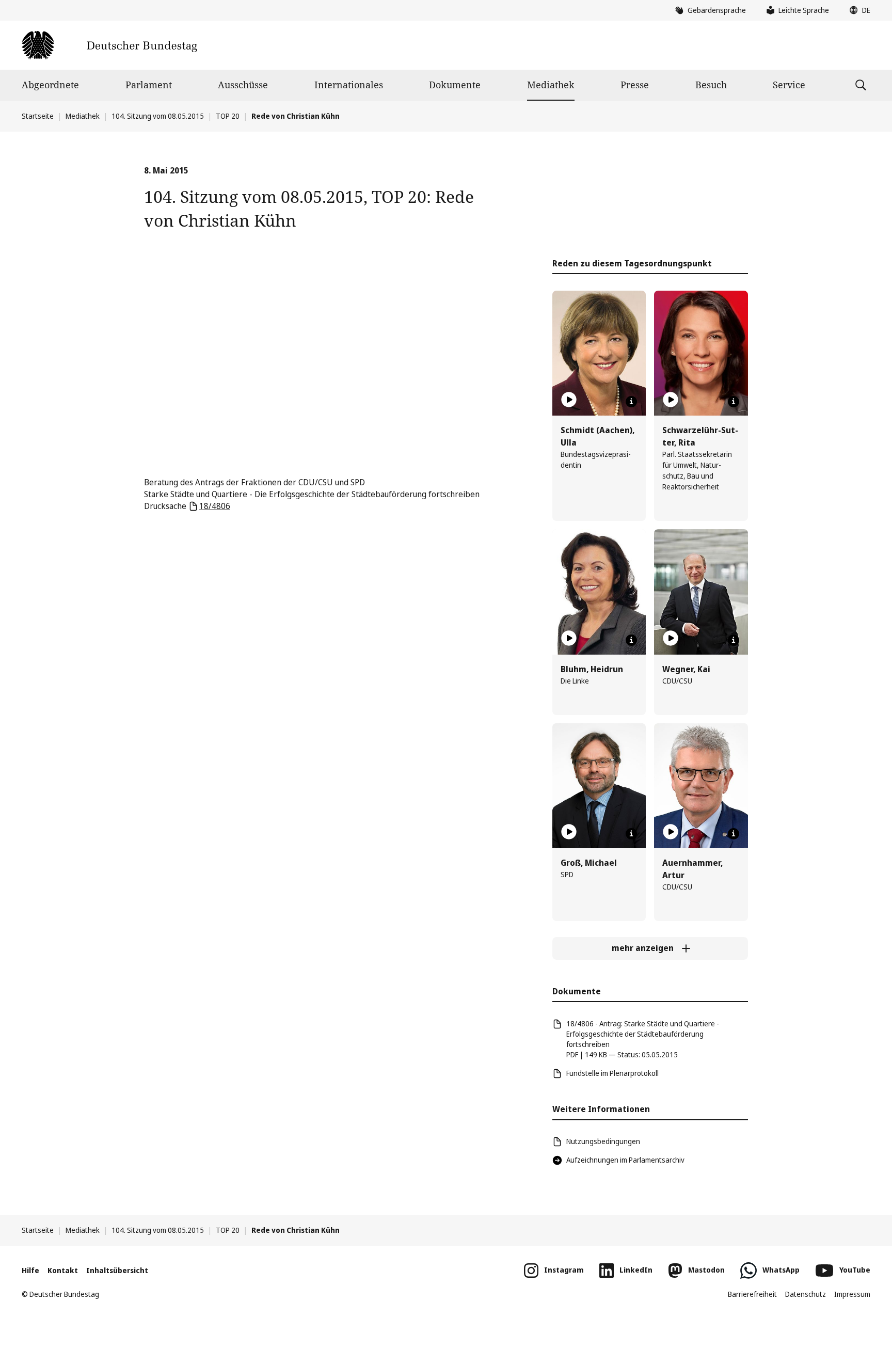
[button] (857, 10)
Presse (634, 84)
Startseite (38, 116)
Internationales (348, 84)
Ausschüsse (243, 84)
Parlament (148, 84)
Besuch (711, 84)
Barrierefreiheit (752, 1294)
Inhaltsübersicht (117, 1270)
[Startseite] (109, 45)
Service (789, 84)
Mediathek (551, 84)
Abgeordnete (50, 84)
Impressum (852, 1294)
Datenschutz (805, 1294)
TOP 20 (228, 116)
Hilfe (30, 1270)
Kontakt (62, 1270)
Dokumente (455, 84)
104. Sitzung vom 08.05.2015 (158, 116)
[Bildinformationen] (631, 401)
